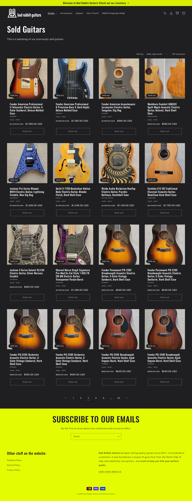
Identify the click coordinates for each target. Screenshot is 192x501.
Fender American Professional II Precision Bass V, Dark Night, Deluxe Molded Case (73, 107)
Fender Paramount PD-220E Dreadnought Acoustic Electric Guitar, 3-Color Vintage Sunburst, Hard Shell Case (118, 274)
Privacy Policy (13, 470)
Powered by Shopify (107, 494)
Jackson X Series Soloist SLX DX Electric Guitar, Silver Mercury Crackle (27, 273)
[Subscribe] (118, 436)
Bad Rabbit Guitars (91, 494)
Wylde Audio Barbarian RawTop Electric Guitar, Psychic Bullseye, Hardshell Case (118, 191)
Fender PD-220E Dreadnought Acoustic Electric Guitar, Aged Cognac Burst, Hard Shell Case (118, 357)
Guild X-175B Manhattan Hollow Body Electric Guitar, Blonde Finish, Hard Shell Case (73, 191)
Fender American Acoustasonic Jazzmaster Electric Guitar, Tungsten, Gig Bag (118, 107)
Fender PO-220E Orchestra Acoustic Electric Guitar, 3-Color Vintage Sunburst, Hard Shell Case (26, 359)
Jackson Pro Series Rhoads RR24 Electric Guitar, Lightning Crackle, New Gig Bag (27, 191)
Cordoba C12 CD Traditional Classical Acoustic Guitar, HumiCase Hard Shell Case (163, 191)
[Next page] (126, 398)
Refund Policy (13, 465)
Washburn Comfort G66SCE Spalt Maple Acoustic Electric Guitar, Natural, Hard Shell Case (164, 109)
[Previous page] (66, 398)
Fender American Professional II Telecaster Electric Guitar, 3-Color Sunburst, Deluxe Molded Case (27, 109)
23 (119, 398)
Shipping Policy (14, 460)
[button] (52, 13)
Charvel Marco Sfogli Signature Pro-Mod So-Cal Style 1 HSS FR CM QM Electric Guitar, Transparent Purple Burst (73, 274)
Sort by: (140, 54)
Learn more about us (110, 471)
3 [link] (88, 398)
